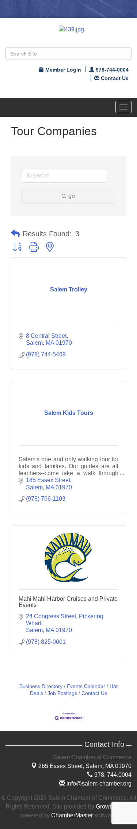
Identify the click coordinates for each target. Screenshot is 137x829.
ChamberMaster (72, 815)
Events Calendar (86, 686)
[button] (15, 233)
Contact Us (94, 693)
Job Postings (62, 693)
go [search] (71, 196)
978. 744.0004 (112, 775)
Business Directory (40, 686)
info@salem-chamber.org (98, 783)
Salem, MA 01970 (85, 766)
